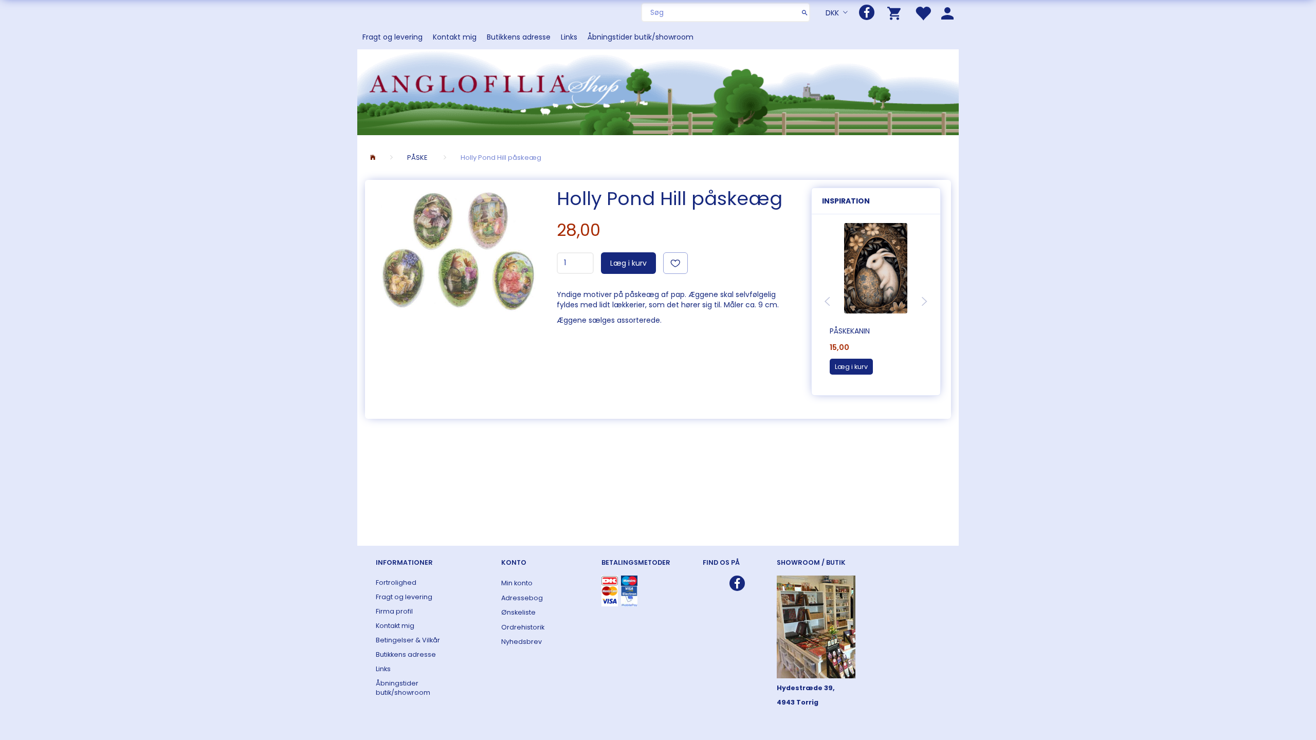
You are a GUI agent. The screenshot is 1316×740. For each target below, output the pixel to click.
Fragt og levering (392, 37)
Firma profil (394, 611)
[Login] (947, 12)
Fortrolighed (396, 582)
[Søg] (805, 12)
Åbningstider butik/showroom (640, 37)
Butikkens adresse (519, 37)
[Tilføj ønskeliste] (675, 263)
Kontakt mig (455, 37)
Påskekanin (850, 331)
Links (569, 37)
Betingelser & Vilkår (408, 640)
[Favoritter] (922, 12)
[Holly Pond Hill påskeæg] (458, 250)
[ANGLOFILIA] (658, 91)
